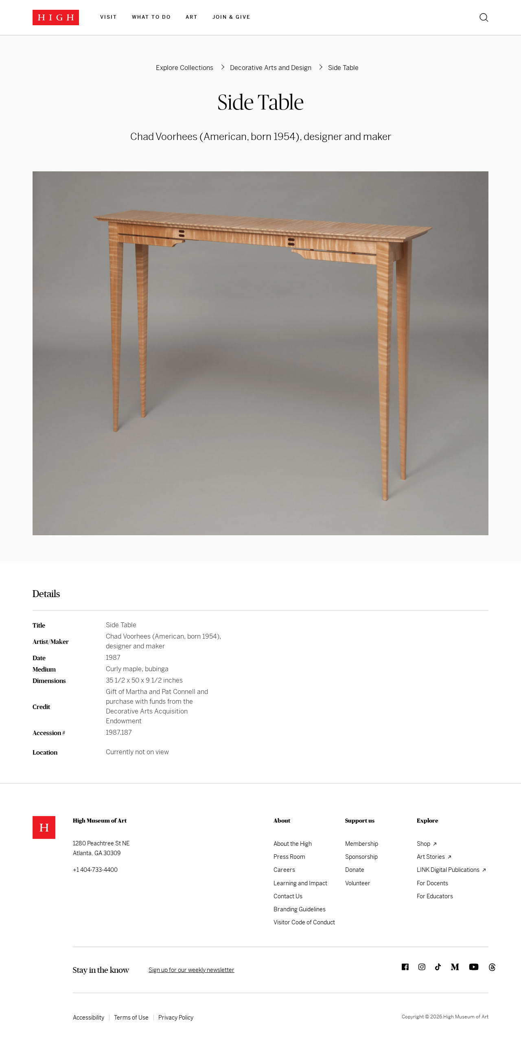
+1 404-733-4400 (95, 869)
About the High (293, 843)
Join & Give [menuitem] (231, 17)
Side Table (261, 102)
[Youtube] (469, 969)
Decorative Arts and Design (270, 67)
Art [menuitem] (192, 17)
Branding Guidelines (300, 909)
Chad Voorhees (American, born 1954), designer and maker (260, 137)
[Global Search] (483, 17)
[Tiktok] (433, 969)
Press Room (289, 856)
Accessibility (88, 1017)
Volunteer (357, 883)
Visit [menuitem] (108, 17)
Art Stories (431, 856)
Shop (424, 843)
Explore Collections (184, 67)
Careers (284, 869)
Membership (361, 843)
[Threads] (483, 969)
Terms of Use (131, 1017)
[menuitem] (108, 17)
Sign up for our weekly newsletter (191, 970)
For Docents (432, 883)
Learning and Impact (300, 883)
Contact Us (288, 896)
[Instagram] (417, 969)
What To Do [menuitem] (151, 17)
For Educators (435, 896)
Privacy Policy (175, 1017)
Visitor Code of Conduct (304, 922)
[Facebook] (400, 969)
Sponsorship (361, 856)
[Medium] (450, 969)
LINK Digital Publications (449, 869)
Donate (354, 869)
